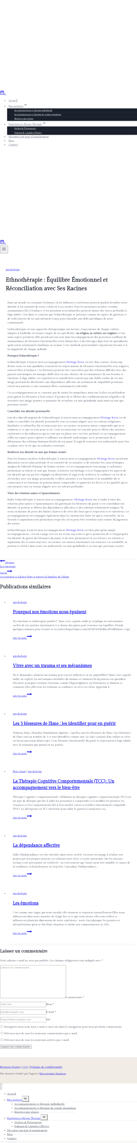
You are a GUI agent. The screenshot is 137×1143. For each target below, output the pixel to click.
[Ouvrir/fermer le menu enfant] (25, 1099)
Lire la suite (22, 638)
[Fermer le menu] (1, 1086)
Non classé (19, 771)
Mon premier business (52, 1073)
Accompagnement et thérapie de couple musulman (37, 114)
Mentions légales (10, 1067)
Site (48, 1019)
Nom (50, 1004)
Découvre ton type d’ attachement (29, 136)
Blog (11, 140)
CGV (25, 1067)
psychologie (13, 269)
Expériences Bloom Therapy (24, 1118)
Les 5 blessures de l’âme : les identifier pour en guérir (64, 723)
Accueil (13, 100)
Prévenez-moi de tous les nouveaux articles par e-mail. (36, 1040)
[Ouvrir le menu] (4, 249)
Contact (13, 144)
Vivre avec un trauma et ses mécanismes (52, 665)
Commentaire (75, 997)
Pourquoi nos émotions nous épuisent (49, 611)
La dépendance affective (36, 845)
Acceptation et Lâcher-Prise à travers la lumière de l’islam (34, 575)
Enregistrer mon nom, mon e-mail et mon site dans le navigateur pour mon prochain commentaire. (63, 1026)
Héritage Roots (75, 362)
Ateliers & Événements (25, 128)
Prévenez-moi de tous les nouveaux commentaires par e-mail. (40, 1033)
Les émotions (8, 564)
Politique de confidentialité (45, 1067)
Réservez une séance (24, 118)
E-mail (51, 1012)
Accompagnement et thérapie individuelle (33, 110)
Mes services (14, 1100)
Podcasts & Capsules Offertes (28, 132)
